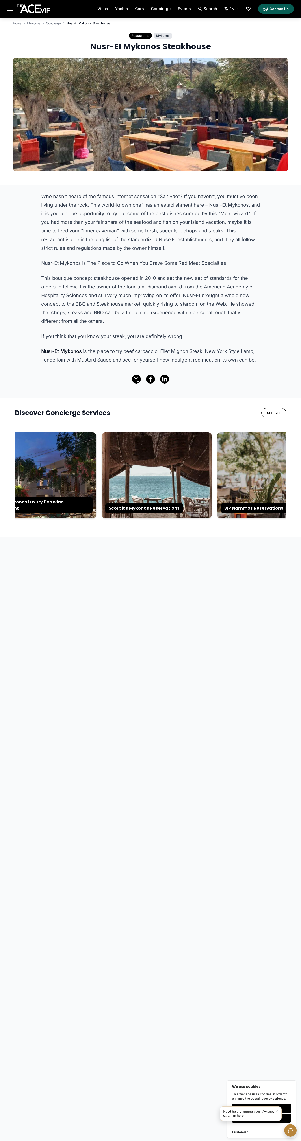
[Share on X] (136, 379)
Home (17, 23)
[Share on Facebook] (150, 379)
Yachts (121, 8)
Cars (139, 8)
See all (274, 413)
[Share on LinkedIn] (164, 379)
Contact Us (279, 9)
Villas (102, 8)
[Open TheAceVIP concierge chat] (290, 1130)
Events (184, 8)
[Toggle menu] (10, 8)
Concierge (161, 8)
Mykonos (33, 23)
